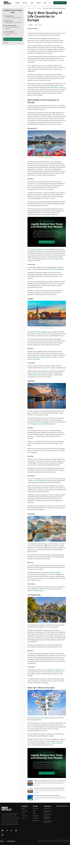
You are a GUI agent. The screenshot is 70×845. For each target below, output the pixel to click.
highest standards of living (41, 424)
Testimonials (24, 811)
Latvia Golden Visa (47, 808)
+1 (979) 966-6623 (10, 841)
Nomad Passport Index (34, 375)
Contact (23, 818)
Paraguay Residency (48, 814)
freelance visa (51, 506)
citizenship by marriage (57, 269)
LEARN (31, 3)
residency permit (60, 670)
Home (28, 8)
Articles (33, 8)
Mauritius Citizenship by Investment (48, 821)
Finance (34, 811)
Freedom (39, 8)
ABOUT (2, 841)
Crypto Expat (35, 808)
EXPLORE (38, 3)
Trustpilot (5, 42)
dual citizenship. (38, 590)
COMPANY (17, 3)
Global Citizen (36, 815)
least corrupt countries (43, 357)
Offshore (35, 813)
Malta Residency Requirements (47, 817)
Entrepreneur (35, 818)
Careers (23, 813)
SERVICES (25, 3)
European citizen (39, 718)
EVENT (45, 3)
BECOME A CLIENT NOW (46, 242)
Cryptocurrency (36, 820)
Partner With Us (25, 815)
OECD (45, 632)
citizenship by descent (44, 480)
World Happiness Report (44, 332)
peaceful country (32, 163)
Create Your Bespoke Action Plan (13, 39)
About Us (24, 808)
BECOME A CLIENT (60, 2)
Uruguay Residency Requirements (48, 811)
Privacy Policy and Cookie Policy (63, 840)
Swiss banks (39, 249)
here (56, 214)
